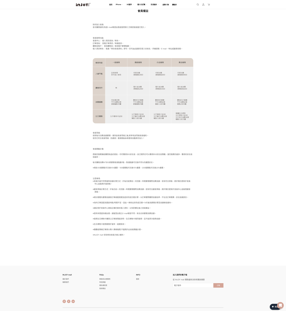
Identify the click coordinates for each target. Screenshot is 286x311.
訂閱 (218, 285)
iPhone (118, 4)
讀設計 (174, 4)
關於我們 (66, 279)
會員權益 (102, 288)
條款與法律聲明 (104, 279)
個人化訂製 (141, 4)
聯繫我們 (66, 282)
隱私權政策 (103, 285)
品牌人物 (166, 4)
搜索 (137, 279)
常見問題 (102, 282)
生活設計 (154, 4)
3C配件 (129, 4)
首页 (110, 4)
